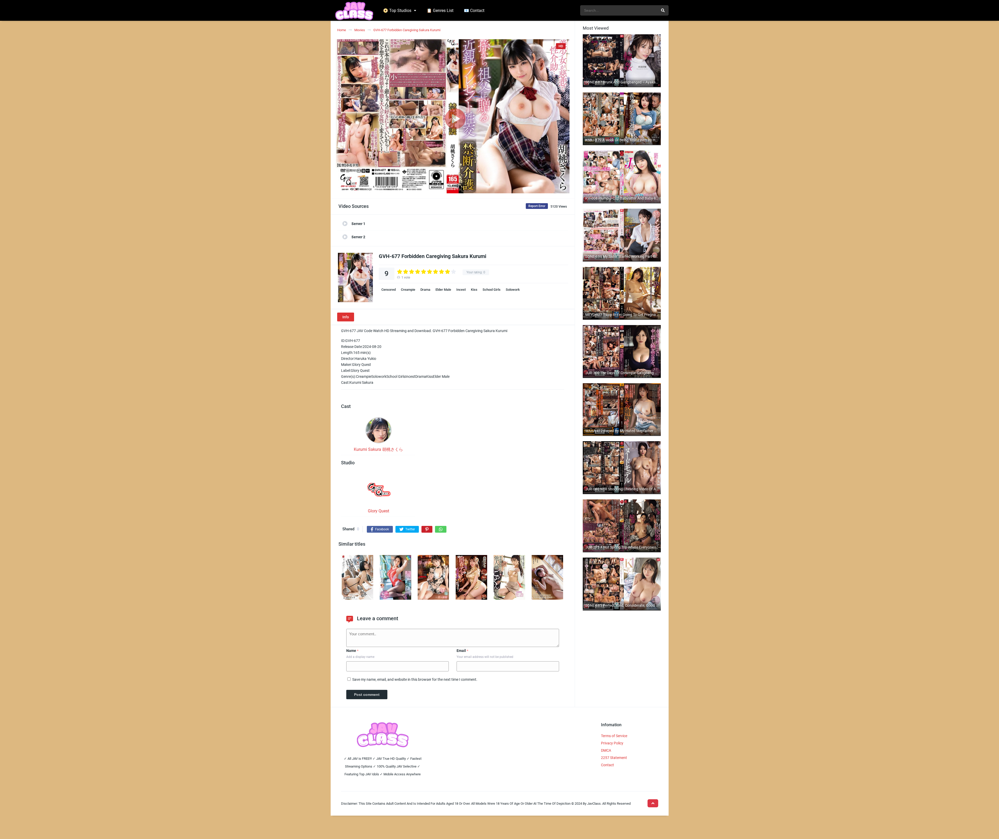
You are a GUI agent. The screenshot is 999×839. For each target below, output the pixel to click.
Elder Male (443, 290)
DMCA (606, 750)
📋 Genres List (440, 10)
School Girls (492, 290)
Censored (388, 290)
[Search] (663, 10)
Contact (607, 765)
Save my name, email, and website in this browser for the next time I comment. (414, 679)
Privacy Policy (612, 743)
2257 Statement (614, 758)
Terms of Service (614, 736)
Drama (425, 290)
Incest (461, 290)
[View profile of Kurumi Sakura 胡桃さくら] (379, 431)
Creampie (408, 290)
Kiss (474, 290)
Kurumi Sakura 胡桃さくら (378, 449)
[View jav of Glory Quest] (378, 491)
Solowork (513, 290)
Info (345, 317)
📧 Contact (474, 10)
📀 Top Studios (397, 10)
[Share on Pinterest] (426, 529)
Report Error (536, 206)
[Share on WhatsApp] (440, 529)
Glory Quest (378, 510)
